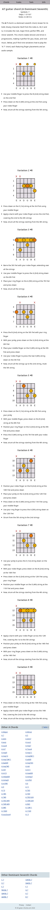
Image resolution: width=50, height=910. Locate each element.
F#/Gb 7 (4, 890)
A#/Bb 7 (4, 897)
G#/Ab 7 (4, 893)
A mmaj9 (5, 780)
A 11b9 (28, 811)
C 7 (2, 880)
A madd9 (29, 773)
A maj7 (28, 746)
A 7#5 (3, 794)
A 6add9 (4, 763)
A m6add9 (5, 776)
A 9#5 (3, 807)
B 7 (26, 897)
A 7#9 (3, 797)
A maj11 (28, 752)
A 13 (3, 790)
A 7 (2, 735)
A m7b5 (28, 780)
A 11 (27, 787)
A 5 (26, 735)
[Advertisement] (25, 141)
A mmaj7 (29, 776)
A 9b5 (27, 804)
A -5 (27, 814)
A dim (3, 739)
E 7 (2, 886)
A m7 (3, 749)
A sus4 (4, 746)
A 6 (26, 783)
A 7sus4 (28, 749)
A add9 (28, 759)
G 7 (26, 890)
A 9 (2, 787)
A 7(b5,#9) (5, 801)
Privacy (21, 905)
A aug (3, 742)
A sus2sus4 (6, 814)
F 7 (26, 886)
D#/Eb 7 (28, 883)
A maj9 (4, 752)
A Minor (28, 732)
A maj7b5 (29, 763)
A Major (4, 732)
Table (45, 727)
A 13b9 (4, 811)
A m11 (28, 770)
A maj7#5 (5, 766)
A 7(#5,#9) (5, 804)
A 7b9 (27, 794)
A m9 (3, 770)
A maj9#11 (29, 756)
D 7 (2, 883)
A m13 (4, 773)
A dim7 (28, 739)
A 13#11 (28, 807)
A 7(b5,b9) (29, 797)
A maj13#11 (6, 759)
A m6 (27, 766)
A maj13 (4, 756)
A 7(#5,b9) (29, 801)
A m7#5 (4, 783)
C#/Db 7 (28, 880)
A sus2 (28, 742)
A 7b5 (27, 790)
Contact (28, 905)
